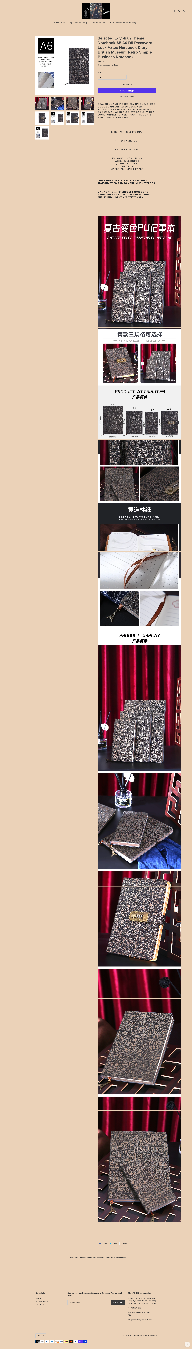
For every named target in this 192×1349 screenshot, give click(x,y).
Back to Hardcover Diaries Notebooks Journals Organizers (97, 1258)
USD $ (40, 1336)
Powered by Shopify (150, 1335)
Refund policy (40, 1304)
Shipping (101, 65)
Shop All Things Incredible (136, 1335)
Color (100, 73)
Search (38, 1298)
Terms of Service (41, 1301)
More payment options (127, 96)
